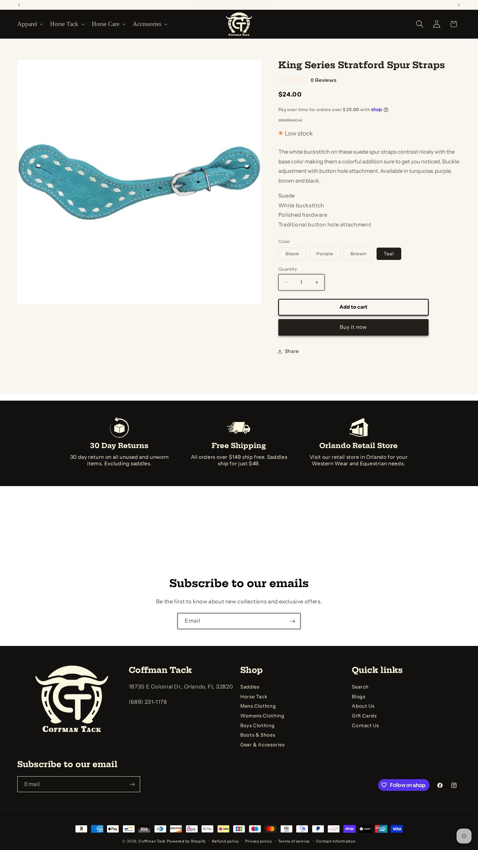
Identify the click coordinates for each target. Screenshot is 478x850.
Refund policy (225, 841)
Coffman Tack (152, 841)
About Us (363, 706)
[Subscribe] (292, 621)
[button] (29, 24)
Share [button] (292, 351)
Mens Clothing (258, 706)
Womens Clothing (262, 716)
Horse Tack (253, 697)
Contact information (336, 841)
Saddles (249, 687)
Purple (328, 255)
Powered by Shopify (186, 841)
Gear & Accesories (262, 745)
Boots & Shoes (257, 735)
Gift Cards (364, 716)
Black (295, 255)
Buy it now (353, 327)
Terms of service (294, 841)
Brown (362, 255)
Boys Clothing (257, 725)
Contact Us (365, 725)
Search (360, 687)
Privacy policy (258, 841)
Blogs (358, 697)
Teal (389, 253)
